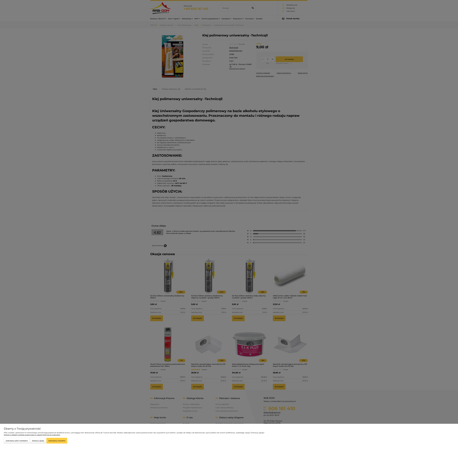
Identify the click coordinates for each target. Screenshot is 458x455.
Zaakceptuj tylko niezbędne (17, 441)
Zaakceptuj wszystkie (56, 441)
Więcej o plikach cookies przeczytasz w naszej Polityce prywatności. (32, 435)
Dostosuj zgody (38, 441)
